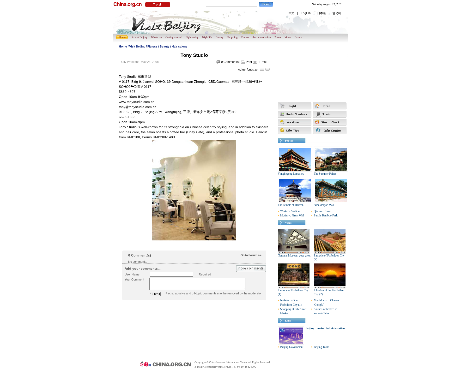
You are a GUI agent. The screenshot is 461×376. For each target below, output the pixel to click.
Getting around (173, 37)
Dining (219, 37)
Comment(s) (232, 62)
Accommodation (261, 37)
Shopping (232, 37)
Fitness (245, 37)
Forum (298, 37)
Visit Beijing (137, 46)
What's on (156, 37)
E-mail (263, 62)
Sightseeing (192, 37)
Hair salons (179, 46)
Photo (277, 37)
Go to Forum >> (251, 255)
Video (288, 37)
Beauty (165, 46)
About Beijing (139, 37)
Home (122, 37)
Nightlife (207, 37)
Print (249, 62)
